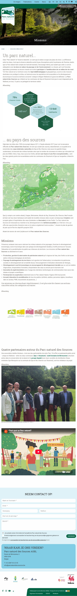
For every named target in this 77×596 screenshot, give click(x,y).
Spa (35, 356)
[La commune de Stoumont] (15, 579)
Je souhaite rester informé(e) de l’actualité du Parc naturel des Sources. (26, 533)
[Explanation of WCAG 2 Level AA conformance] (67, 591)
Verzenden (71, 536)
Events (37, 2)
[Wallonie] (71, 579)
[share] (76, 1)
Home (2, 49)
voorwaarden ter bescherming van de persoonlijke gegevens (28, 540)
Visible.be (62, 591)
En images (17, 2)
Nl (64, 2)
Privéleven (55, 593)
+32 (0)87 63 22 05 (11, 563)
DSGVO (48, 593)
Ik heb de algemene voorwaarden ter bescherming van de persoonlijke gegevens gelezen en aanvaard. (30, 537)
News (44, 2)
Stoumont (41, 356)
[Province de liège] (62, 579)
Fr (53, 2)
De (60, 2)
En (57, 2)
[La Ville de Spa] (6, 579)
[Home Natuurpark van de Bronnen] (8, 16)
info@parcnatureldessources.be (14, 565)
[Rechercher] (75, 6)
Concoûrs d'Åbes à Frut (16, 49)
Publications (27, 2)
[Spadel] (34, 579)
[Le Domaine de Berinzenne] (24, 579)
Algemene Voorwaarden (36, 593)
